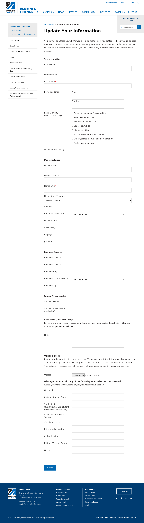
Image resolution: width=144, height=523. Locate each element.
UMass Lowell (61, 502)
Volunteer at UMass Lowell (20, 51)
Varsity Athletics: (52, 422)
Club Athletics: (51, 436)
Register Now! (111, 3)
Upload (47, 374)
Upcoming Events (91, 502)
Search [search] (132, 3)
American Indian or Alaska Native (90, 113)
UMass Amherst (61, 493)
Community (49, 24)
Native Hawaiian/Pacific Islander (89, 134)
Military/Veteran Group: (55, 443)
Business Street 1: (53, 257)
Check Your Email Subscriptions (23, 34)
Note (46, 335)
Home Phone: (51, 220)
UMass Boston (61, 496)
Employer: (49, 234)
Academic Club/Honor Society (54, 416)
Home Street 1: (51, 165)
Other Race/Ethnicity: (54, 149)
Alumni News (90, 496)
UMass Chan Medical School (66, 505)
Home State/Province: (54, 196)
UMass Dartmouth (62, 499)
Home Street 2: (51, 175)
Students (13, 57)
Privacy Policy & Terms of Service (123, 518)
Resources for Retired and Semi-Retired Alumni (22, 94)
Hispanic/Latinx (81, 130)
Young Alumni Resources (19, 88)
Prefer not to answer (84, 143)
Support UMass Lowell (93, 499)
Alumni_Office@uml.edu (32, 504)
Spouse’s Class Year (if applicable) (55, 309)
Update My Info (102, 518)
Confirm (76, 101)
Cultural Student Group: (56, 397)
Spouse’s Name (51, 301)
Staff (87, 505)
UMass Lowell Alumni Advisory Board (21, 69)
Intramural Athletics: (54, 429)
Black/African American (85, 121)
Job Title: (48, 241)
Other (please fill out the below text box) (93, 138)
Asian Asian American (84, 117)
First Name (50, 64)
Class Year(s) (50, 227)
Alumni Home (90, 492)
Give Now (124, 491)
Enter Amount (128, 27)
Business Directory (17, 82)
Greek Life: (49, 390)
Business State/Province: (56, 278)
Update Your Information (20, 26)
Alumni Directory (16, 63)
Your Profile (16, 30)
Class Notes (14, 46)
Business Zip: (50, 285)
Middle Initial (50, 74)
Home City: (49, 185)
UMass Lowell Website (18, 76)
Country (48, 206)
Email (75, 92)
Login (122, 3)
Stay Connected (15, 40)
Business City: (50, 271)
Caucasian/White (82, 125)
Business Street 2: (53, 264)
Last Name (49, 81)
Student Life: (56, 407)
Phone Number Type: (54, 213)
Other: (47, 450)
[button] (139, 27)
